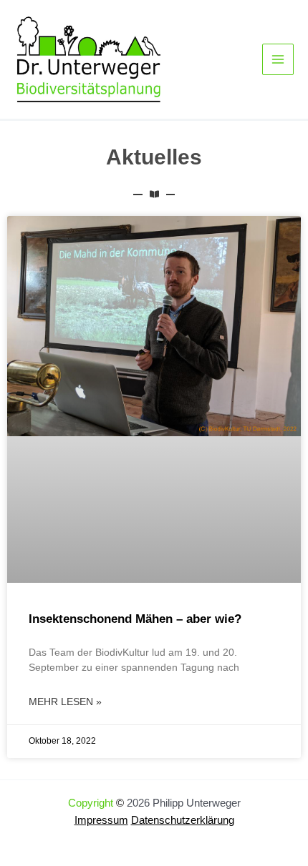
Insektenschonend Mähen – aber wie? (135, 619)
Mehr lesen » (65, 701)
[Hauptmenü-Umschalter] (278, 59)
